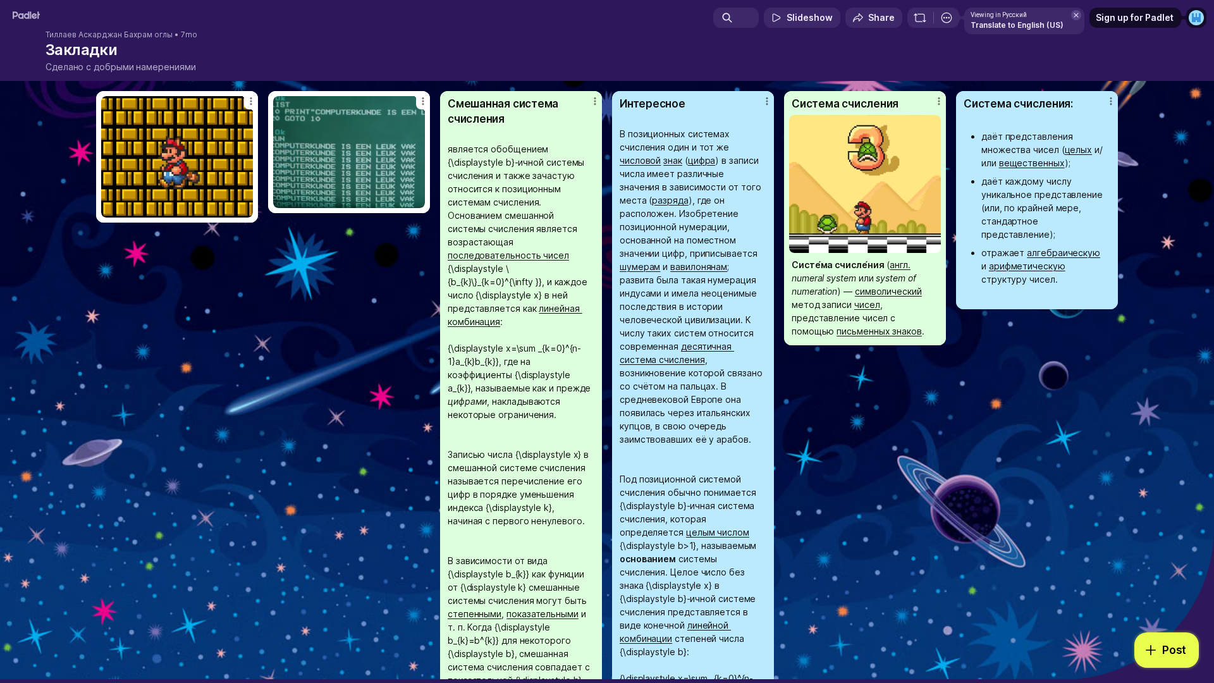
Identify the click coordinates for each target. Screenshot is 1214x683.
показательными (542, 613)
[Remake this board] (920, 18)
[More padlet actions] (946, 18)
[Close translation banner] (1076, 15)
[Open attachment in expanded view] (177, 157)
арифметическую (1027, 266)
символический (888, 291)
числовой (640, 160)
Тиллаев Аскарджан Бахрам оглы (109, 34)
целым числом (717, 532)
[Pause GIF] (242, 207)
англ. (900, 264)
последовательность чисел (508, 255)
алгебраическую (1063, 252)
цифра (702, 160)
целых (1079, 149)
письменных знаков (879, 331)
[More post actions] (251, 101)
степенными (474, 613)
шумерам (640, 266)
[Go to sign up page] (1196, 18)
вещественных (1032, 162)
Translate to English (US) (1017, 25)
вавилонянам (698, 266)
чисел (867, 304)
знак (672, 160)
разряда (670, 200)
